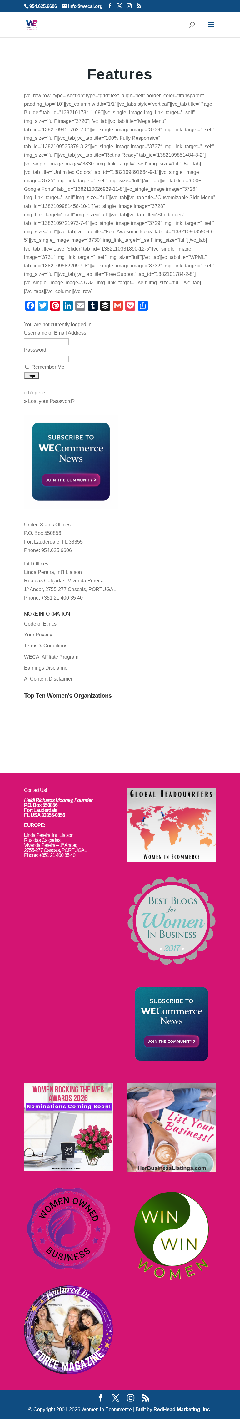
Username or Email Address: (56, 333)
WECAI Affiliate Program (51, 657)
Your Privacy (38, 634)
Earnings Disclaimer (46, 668)
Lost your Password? (51, 401)
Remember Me (48, 367)
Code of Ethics (40, 623)
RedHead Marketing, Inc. (182, 1409)
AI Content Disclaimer (48, 679)
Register (37, 392)
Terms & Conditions (46, 645)
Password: (36, 349)
